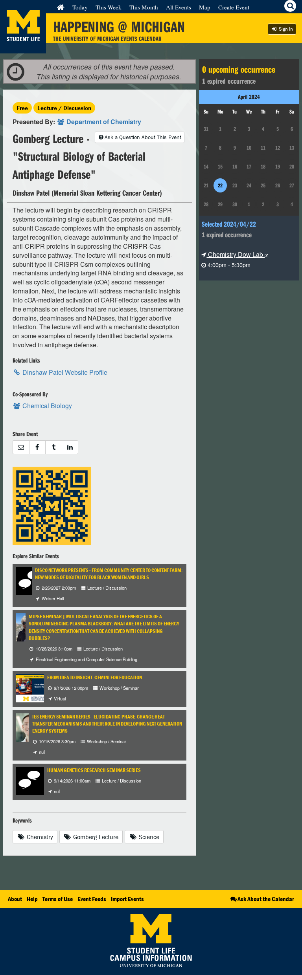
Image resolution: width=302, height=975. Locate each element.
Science (148, 837)
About (15, 899)
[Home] (60, 7)
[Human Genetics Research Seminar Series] (30, 779)
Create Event (233, 7)
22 (220, 185)
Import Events (127, 899)
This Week (109, 7)
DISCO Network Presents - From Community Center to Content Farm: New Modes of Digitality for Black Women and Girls (108, 574)
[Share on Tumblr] (53, 447)
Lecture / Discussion (64, 108)
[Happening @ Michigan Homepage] (23, 48)
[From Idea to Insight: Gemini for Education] (37, 687)
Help (32, 899)
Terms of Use (57, 899)
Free (22, 108)
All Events (178, 7)
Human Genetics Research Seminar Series (94, 770)
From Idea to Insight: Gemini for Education (94, 677)
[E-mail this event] (21, 447)
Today (80, 7)
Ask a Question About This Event (143, 137)
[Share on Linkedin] (70, 447)
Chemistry (39, 837)
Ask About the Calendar (266, 899)
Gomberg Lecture (95, 837)
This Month (143, 7)
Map (204, 7)
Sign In (285, 29)
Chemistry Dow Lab (235, 254)
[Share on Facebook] (37, 447)
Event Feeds (91, 899)
